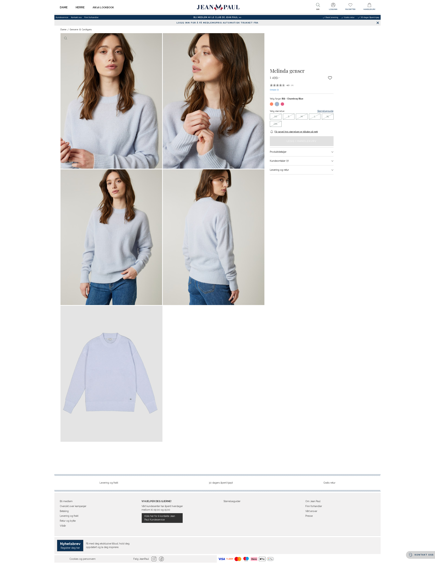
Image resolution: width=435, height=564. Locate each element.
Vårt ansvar (311, 511)
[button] (318, 7)
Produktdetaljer (278, 151)
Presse (309, 516)
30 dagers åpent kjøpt (221, 482)
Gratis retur (329, 482)
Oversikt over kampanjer (73, 506)
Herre (80, 7)
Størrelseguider (231, 501)
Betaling (64, 511)
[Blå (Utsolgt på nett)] (277, 104)
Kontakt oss (76, 17)
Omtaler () (274, 90)
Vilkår (63, 525)
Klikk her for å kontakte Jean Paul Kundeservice (159, 518)
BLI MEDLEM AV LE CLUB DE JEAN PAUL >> (217, 17)
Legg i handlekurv (302, 141)
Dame (64, 7)
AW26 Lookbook (103, 7)
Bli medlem (66, 501)
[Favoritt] (330, 77)
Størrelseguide (325, 111)
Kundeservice (62, 17)
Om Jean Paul (312, 501)
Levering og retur (279, 170)
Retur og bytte (68, 520)
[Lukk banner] (378, 23)
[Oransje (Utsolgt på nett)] (271, 104)
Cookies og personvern (82, 559)
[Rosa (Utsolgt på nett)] (282, 104)
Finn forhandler (91, 17)
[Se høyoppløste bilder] (111, 101)
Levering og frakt (109, 482)
